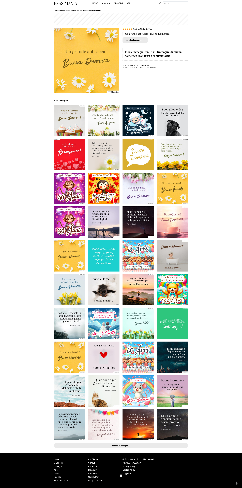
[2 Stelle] (126, 29)
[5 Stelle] (132, 29)
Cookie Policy (129, 470)
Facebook (92, 466)
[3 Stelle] (128, 29)
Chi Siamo (93, 459)
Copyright (127, 473)
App (56, 470)
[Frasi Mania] (65, 3)
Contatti (91, 463)
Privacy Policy (129, 466)
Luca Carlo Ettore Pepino (135, 67)
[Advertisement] (121, 19)
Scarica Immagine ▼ (135, 40)
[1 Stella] (124, 29)
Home (56, 459)
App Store (92, 473)
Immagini (58, 466)
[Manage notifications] (237, 483)
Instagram (92, 470)
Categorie (58, 463)
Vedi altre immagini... (121, 446)
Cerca (56, 473)
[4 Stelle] (130, 29)
